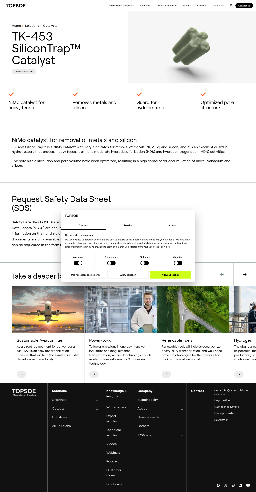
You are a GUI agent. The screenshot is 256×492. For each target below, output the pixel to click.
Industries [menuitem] (59, 417)
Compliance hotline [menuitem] (226, 406)
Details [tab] (128, 225)
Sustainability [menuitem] (147, 399)
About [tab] (172, 225)
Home (16, 25)
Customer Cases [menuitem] (113, 472)
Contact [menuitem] (197, 391)
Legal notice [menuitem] (222, 400)
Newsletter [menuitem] (221, 419)
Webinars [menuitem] (113, 452)
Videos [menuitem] (111, 444)
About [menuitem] (186, 5)
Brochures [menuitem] (114, 484)
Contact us (244, 5)
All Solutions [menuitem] (61, 426)
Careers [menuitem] (201, 5)
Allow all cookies (170, 275)
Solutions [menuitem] (145, 5)
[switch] (111, 263)
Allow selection (128, 275)
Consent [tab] (83, 225)
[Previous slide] (222, 274)
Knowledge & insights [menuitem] (120, 5)
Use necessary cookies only (85, 275)
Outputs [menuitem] (58, 408)
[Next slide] (244, 274)
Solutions (32, 25)
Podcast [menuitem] (112, 461)
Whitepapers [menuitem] (116, 407)
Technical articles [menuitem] (113, 432)
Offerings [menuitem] (59, 399)
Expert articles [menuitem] (112, 418)
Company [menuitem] (145, 391)
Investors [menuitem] (219, 5)
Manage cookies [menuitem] (224, 413)
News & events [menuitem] (166, 5)
